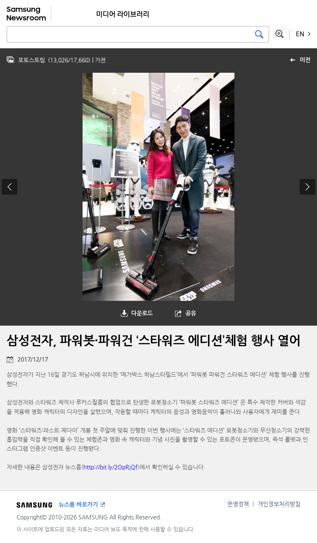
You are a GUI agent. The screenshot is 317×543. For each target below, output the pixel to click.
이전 (305, 60)
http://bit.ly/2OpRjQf (110, 467)
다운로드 (142, 313)
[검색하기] (259, 34)
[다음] (307, 187)
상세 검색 (279, 34)
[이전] (9, 187)
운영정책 (238, 503)
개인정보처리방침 (279, 503)
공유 (190, 313)
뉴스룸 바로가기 (78, 504)
